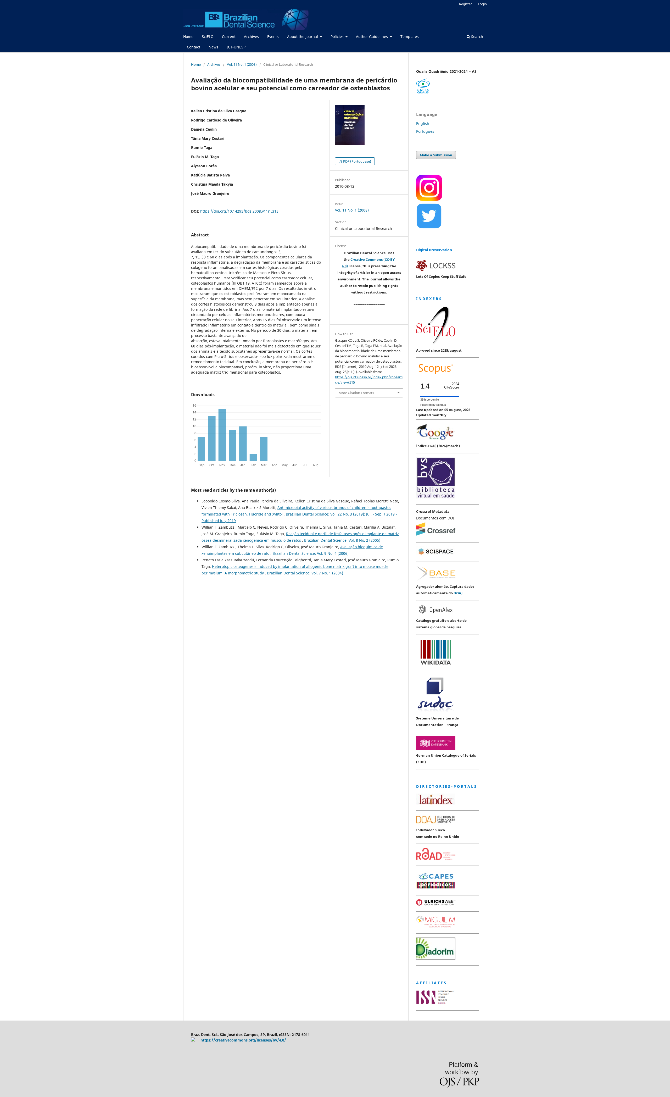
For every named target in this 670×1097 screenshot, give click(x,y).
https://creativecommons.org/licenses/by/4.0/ (243, 1040)
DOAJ (458, 593)
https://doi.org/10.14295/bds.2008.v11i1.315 (239, 211)
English (422, 123)
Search (476, 36)
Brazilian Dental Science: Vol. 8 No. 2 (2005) (342, 540)
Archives (251, 36)
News (213, 47)
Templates (409, 36)
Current (229, 36)
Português (425, 131)
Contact (193, 47)
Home (188, 36)
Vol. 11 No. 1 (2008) (242, 64)
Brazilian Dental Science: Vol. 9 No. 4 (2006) (310, 553)
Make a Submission (436, 155)
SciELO (208, 36)
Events (273, 36)
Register (465, 4)
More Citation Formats (356, 392)
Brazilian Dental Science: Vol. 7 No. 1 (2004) (305, 572)
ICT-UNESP (236, 47)
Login (482, 4)
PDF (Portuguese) (356, 161)
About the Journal (303, 36)
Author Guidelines (372, 36)
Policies (338, 36)
